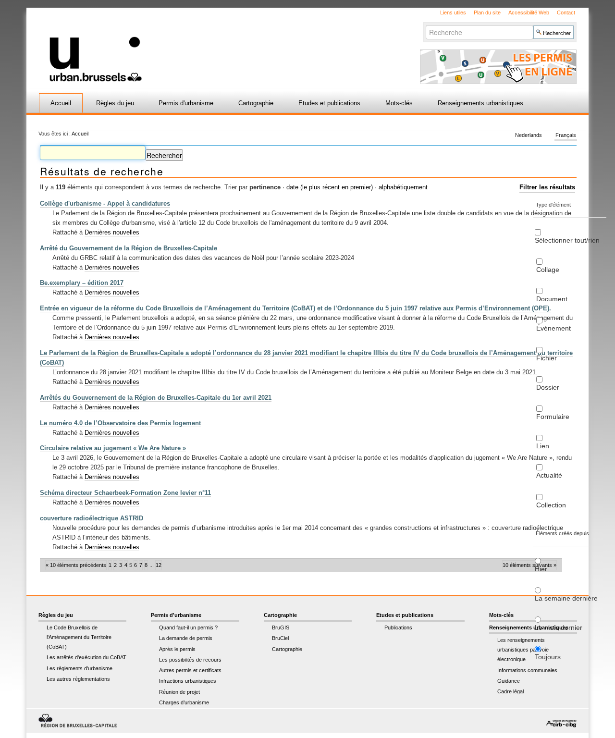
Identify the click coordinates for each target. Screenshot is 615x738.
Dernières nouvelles (112, 232)
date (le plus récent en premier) (329, 187)
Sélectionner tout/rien (567, 240)
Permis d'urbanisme (186, 103)
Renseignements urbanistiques (480, 103)
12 (158, 565)
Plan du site (487, 12)
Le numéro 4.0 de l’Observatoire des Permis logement (120, 423)
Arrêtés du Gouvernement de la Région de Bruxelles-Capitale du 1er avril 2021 (155, 397)
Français (565, 135)
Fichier (546, 358)
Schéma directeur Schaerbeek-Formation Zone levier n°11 (125, 492)
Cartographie (255, 103)
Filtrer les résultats (547, 187)
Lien (542, 446)
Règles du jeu (115, 103)
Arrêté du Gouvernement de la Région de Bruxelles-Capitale (128, 248)
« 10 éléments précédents (76, 565)
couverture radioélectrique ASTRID (91, 518)
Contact (566, 12)
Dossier (547, 387)
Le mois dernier (558, 627)
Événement (553, 328)
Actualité (549, 475)
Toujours (548, 657)
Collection (551, 505)
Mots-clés (399, 103)
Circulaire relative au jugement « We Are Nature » (113, 448)
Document (551, 299)
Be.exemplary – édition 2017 (81, 282)
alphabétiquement (403, 187)
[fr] (193, 45)
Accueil (60, 103)
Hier (541, 569)
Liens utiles (453, 12)
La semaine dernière (566, 598)
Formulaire (552, 416)
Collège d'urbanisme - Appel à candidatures (105, 203)
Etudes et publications (329, 103)
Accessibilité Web (528, 12)
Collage (547, 269)
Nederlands (528, 135)
